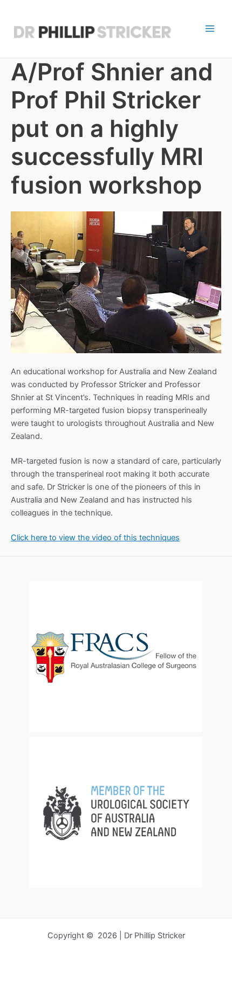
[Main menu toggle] (210, 28)
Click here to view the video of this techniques (95, 537)
